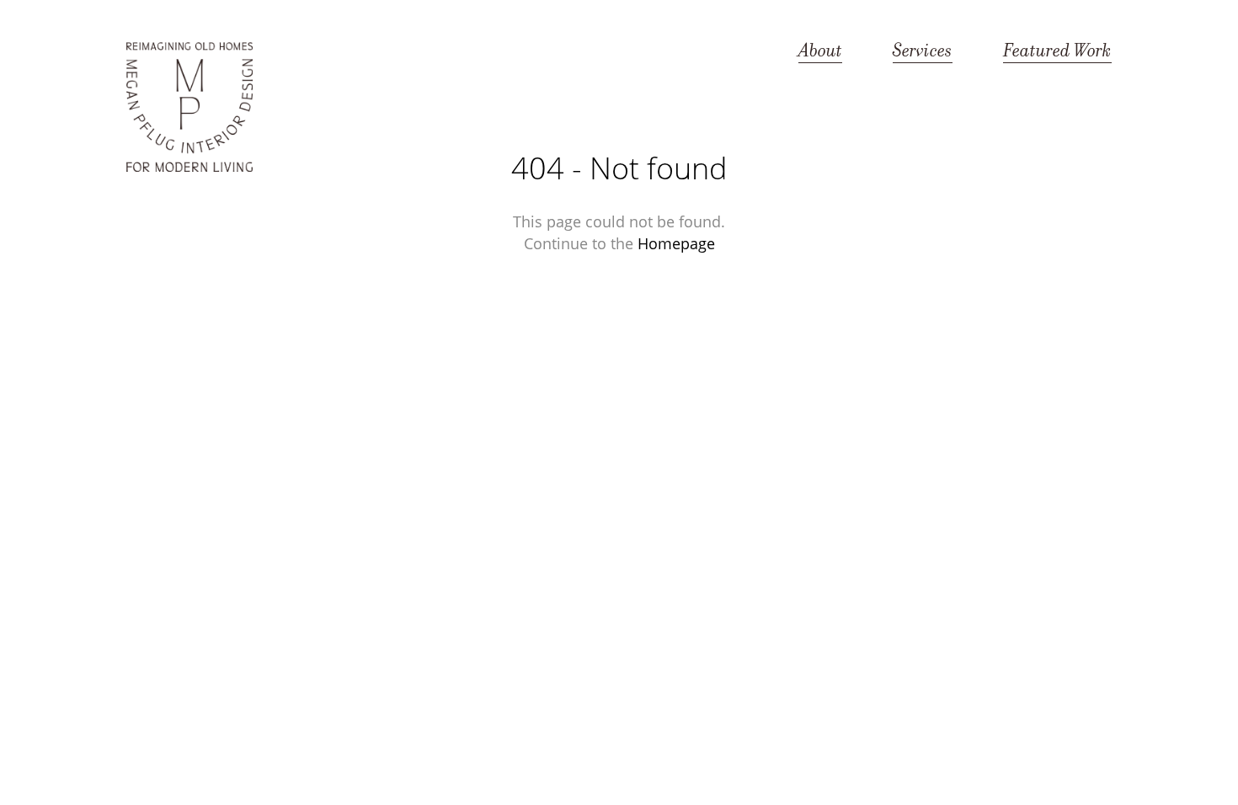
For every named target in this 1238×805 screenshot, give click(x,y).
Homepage (676, 243)
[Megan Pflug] (189, 107)
